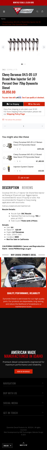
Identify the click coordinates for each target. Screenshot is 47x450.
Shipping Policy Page (16, 114)
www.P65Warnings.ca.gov (20, 248)
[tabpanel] (23, 45)
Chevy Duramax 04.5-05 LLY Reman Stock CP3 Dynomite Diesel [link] (27, 143)
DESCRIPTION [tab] (10, 188)
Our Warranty (35, 104)
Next (44, 47)
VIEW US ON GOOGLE (23, 371)
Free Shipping (14, 104)
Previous (3, 47)
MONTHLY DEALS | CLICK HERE (23, 2)
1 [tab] (22, 64)
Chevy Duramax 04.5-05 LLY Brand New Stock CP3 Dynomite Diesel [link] (27, 155)
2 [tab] (23, 64)
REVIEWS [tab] (27, 188)
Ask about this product (13, 120)
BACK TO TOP (23, 445)
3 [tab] (25, 64)
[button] (15, 149)
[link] (9, 145)
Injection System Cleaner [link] (23, 166)
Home (3, 19)
